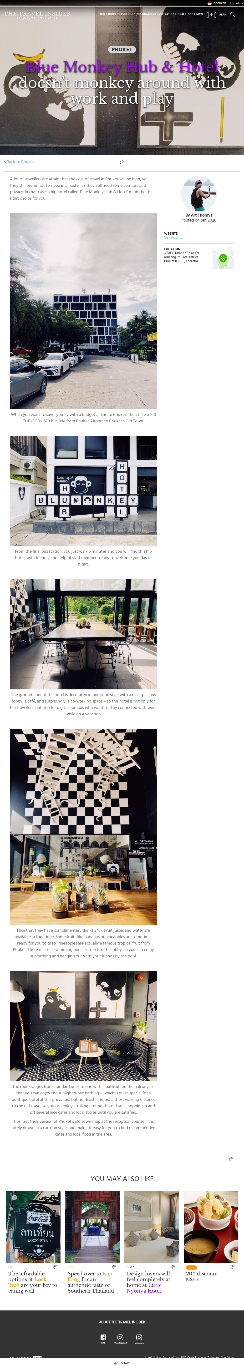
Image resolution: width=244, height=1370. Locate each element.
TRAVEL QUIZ (126, 14)
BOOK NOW (195, 14)
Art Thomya (202, 215)
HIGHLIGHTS (108, 14)
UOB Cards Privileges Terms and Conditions (207, 1357)
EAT (191, 1267)
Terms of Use (171, 1357)
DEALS (182, 14)
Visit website (173, 237)
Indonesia (220, 3)
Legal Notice (153, 1357)
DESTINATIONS (146, 14)
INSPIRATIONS (167, 14)
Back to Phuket (20, 162)
